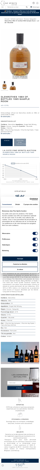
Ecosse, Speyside (30, 19)
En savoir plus (5, 116)
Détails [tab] (17, 204)
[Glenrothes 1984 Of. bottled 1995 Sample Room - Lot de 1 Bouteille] (4, 85)
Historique (35, 7)
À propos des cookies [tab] (31, 204)
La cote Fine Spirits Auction (19, 152)
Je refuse (20, 269)
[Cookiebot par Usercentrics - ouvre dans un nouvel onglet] (30, 199)
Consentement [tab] (7, 204)
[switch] (35, 239)
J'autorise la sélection (20, 264)
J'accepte (20, 258)
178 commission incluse (20, 467)
